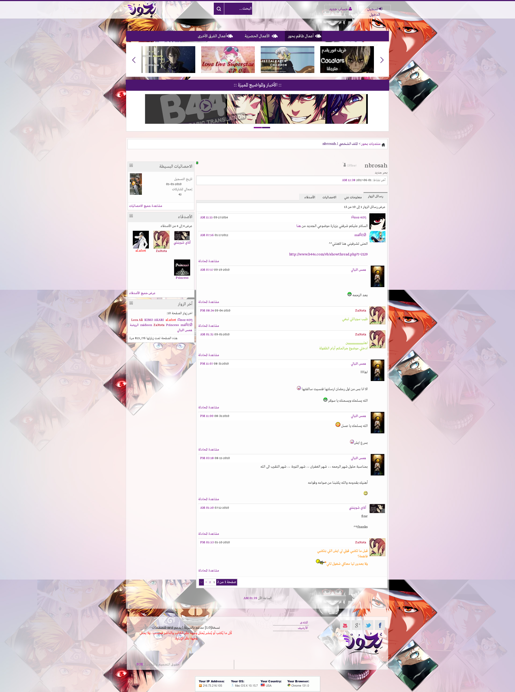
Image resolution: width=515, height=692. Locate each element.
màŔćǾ (360, 235)
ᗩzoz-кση (358, 217)
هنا (298, 226)
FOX (140, 664)
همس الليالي (358, 270)
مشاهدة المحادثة (208, 261)
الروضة (134, 325)
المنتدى (304, 622)
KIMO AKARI (154, 320)
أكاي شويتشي (357, 508)
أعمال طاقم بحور (301, 36)
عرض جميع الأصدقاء (142, 293)
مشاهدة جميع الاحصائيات (145, 206)
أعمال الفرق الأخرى (212, 36)
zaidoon (146, 325)
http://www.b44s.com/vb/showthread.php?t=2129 (328, 254)
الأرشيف (303, 628)
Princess (182, 278)
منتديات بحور (371, 144)
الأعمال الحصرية (257, 36)
